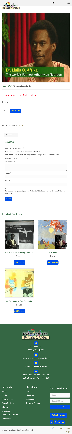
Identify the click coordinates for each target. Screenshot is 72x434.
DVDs (10, 86)
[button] (60, 407)
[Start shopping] (53, 3)
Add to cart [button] (19, 262)
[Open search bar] (61, 3)
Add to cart (15, 111)
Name (8, 173)
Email (8, 180)
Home (4, 86)
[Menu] (69, 2)
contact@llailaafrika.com (36, 366)
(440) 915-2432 (29, 358)
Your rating (10, 158)
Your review (10, 162)
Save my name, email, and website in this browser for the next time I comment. (35, 192)
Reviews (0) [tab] (11, 135)
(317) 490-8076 (43, 358)
